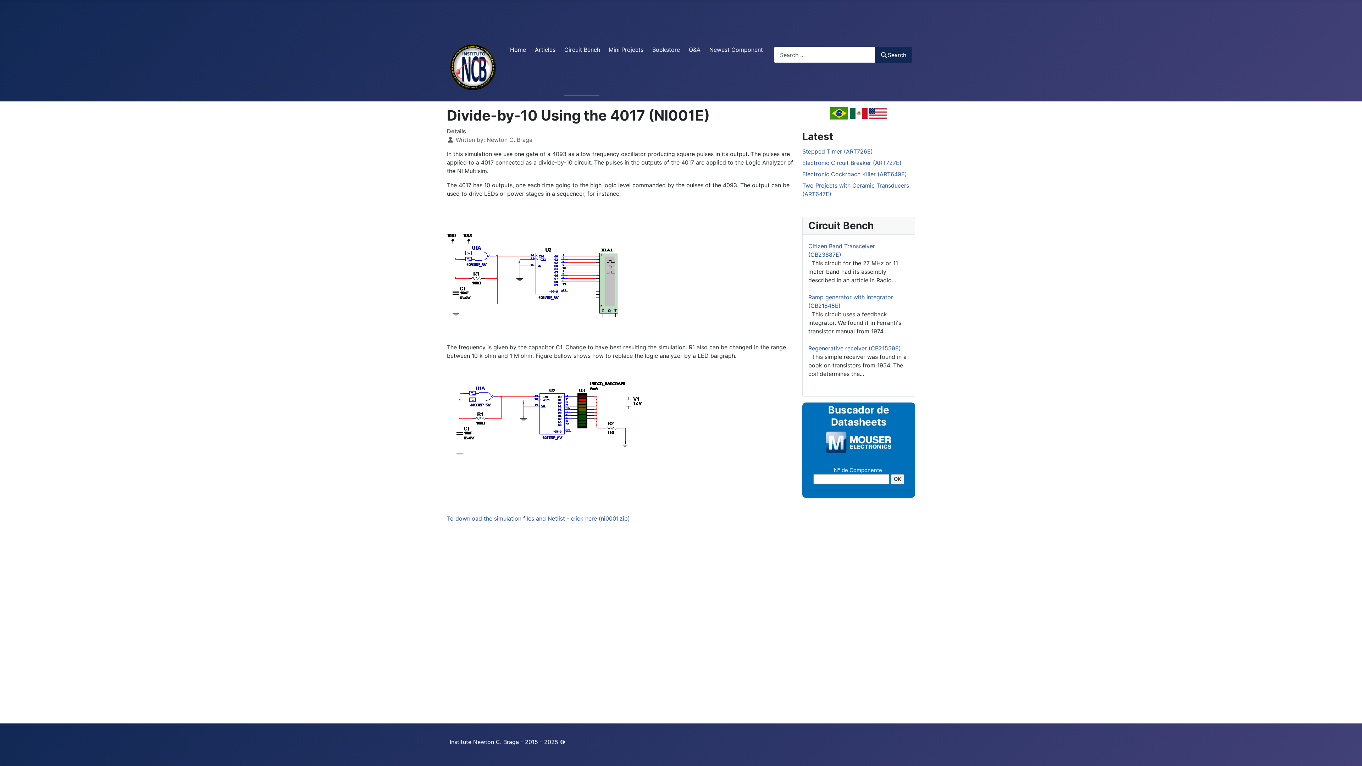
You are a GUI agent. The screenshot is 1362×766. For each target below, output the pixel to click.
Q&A (695, 49)
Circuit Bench (582, 49)
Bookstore (666, 49)
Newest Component (736, 49)
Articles (545, 49)
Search (897, 55)
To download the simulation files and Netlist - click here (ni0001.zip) (538, 518)
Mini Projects (626, 49)
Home (518, 49)
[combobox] (824, 55)
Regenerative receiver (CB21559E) (854, 348)
